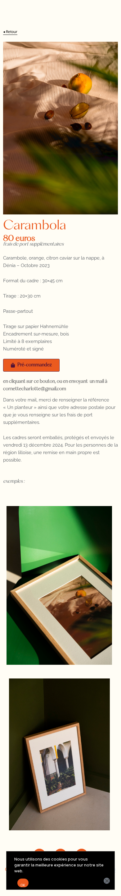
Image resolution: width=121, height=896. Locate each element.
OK (22, 885)
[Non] (107, 881)
